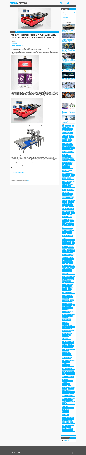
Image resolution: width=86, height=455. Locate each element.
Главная (12, 6)
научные (70, 263)
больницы (73, 160)
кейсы (72, 224)
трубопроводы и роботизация (68, 407)
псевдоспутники (65, 328)
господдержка (65, 184)
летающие (71, 244)
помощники (64, 301)
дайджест (64, 190)
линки (67, 246)
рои (67, 360)
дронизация (72, 200)
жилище (70, 205)
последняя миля (69, 303)
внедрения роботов (66, 167)
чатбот (71, 422)
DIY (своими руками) (66, 129)
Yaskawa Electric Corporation (18, 172)
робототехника (71, 346)
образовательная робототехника (68, 274)
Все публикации (66, 14)
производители (69, 316)
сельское (64, 369)
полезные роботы (65, 300)
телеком (63, 395)
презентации (68, 306)
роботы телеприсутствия (67, 357)
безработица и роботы (66, 156)
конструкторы (69, 236)
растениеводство (65, 336)
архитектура (70, 149)
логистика (71, 246)
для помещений (65, 192)
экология (69, 426)
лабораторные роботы (66, 243)
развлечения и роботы (66, 331)
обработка (70, 271)
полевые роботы (65, 298)
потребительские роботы (67, 304)
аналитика (71, 144)
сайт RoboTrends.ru (66, 365)
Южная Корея (65, 431)
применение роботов (66, 314)
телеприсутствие (69, 395)
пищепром (64, 292)
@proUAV (64, 3)
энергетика (70, 428)
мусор (72, 257)
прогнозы (73, 314)
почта (74, 304)
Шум (26, 6)
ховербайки (64, 420)
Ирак (68, 216)
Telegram (73, 434)
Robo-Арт (64, 20)
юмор (70, 431)
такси (72, 393)
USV (63, 133)
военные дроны (65, 171)
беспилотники (65, 157)
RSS (67, 434)
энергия (63, 430)
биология (70, 157)
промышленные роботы (19, 45)
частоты (67, 422)
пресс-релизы (65, 308)
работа (70, 328)
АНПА (63, 148)
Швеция (63, 425)
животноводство (65, 205)
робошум (64, 360)
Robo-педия (33, 6)
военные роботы (65, 173)
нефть (68, 266)
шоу (67, 425)
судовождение (71, 392)
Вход (75, 453)
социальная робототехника (67, 381)
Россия (72, 360)
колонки (63, 230)
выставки (72, 175)
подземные (64, 295)
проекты (63, 316)
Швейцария (72, 423)
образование (64, 273)
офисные (70, 284)
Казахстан (72, 221)
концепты (64, 238)
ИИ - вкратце (71, 209)
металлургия (70, 252)
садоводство (64, 363)
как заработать (65, 222)
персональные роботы (66, 290)
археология (64, 149)
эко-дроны (64, 426)
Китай (72, 225)
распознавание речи (66, 335)
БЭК (63, 163)
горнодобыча (69, 181)
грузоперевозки (65, 187)
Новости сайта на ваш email (32, 452)
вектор (70, 163)
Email (69, 434)
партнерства (64, 289)
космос (73, 240)
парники (71, 287)
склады (63, 374)
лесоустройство (65, 244)
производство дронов (66, 319)
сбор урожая (64, 366)
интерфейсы (69, 214)
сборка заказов (71, 366)
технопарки (64, 400)
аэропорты (70, 151)
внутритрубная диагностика (67, 168)
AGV (63, 125)
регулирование (65, 338)
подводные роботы (71, 293)
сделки (70, 368)
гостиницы (71, 184)
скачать (20, 165)
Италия (67, 221)
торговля (72, 401)
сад (69, 362)
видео (68, 165)
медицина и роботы (71, 251)
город (74, 181)
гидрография (71, 179)
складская (72, 373)
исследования (70, 219)
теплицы (64, 396)
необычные (72, 265)
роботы (63, 349)
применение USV (65, 309)
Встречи (47, 6)
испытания (64, 219)
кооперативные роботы (66, 240)
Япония (73, 431)
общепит (72, 276)
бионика (71, 159)
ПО (71, 292)
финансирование (65, 415)
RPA (72, 132)
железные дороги (68, 203)
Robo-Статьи (65, 17)
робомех (72, 343)
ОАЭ (70, 270)
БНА (69, 160)
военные (69, 170)
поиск (71, 297)
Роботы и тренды (72, 2)
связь (67, 368)
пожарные (69, 295)
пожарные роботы (65, 297)
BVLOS (63, 127)
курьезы (68, 241)
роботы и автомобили (70, 349)
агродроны (69, 141)
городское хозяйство (66, 182)
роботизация (64, 346)
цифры (63, 422)
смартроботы (64, 376)
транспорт (64, 403)
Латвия (73, 243)
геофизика (72, 176)
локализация (64, 247)
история (63, 221)
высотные (68, 175)
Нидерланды (72, 266)
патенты (69, 289)
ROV (69, 132)
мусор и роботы (65, 259)
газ (62, 176)
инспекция (73, 213)
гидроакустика (65, 179)
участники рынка (65, 412)
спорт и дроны (65, 387)
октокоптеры (68, 281)
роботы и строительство (67, 355)
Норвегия (71, 268)
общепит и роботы (65, 278)
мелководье (64, 252)
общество (72, 278)
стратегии (69, 390)
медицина (64, 251)
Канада (70, 222)
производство (65, 317)
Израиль (64, 209)
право (63, 306)
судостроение (65, 393)
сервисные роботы (70, 371)
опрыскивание (65, 284)
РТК (63, 362)
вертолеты (64, 165)
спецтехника (64, 385)
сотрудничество (71, 377)
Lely (66, 130)
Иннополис (68, 213)
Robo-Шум (65, 19)
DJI (71, 129)
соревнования (71, 376)
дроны (69, 202)
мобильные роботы (70, 254)
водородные (64, 170)
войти (28, 180)
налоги (63, 263)
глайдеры (64, 181)
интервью (64, 214)
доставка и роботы (65, 200)
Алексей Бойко (14, 43)
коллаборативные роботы (67, 228)
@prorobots (64, 2)
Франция (71, 417)
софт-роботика (65, 379)
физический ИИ (65, 414)
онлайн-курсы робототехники (68, 282)
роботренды (70, 347)
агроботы (64, 141)
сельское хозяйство (70, 369)
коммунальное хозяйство (67, 232)
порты (63, 303)
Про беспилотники (72, 3)
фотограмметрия (65, 417)
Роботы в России (41, 6)
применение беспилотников (67, 311)
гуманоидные (64, 189)
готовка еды (64, 186)
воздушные (72, 173)
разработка (69, 333)
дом (71, 195)
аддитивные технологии (66, 143)
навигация (71, 259)
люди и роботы (71, 247)
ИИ (67, 209)
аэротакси (64, 152)
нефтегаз (64, 266)
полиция (71, 300)
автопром (70, 140)
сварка (63, 368)
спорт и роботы (72, 387)
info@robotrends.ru (21, 452)
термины (73, 396)
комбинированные (69, 230)
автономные (64, 140)
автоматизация (65, 137)
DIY (70, 127)
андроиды (64, 146)
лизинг (63, 246)
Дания (68, 190)
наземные (69, 260)
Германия (64, 178)
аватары (67, 135)
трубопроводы (65, 406)
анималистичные (70, 146)
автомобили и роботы (66, 138)
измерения (71, 208)
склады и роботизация (70, 374)
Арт (29, 6)
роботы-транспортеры (66, 358)
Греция (69, 186)
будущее (64, 162)
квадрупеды (68, 224)
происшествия (65, 322)
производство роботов (66, 320)
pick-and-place (65, 132)
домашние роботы (65, 197)
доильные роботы (65, 195)
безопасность (65, 154)
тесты (68, 398)
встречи (63, 175)
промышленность (65, 323)
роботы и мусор (65, 350)
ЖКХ (63, 206)
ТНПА (69, 401)
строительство (65, 392)
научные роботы (65, 265)
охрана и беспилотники (66, 285)
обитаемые (64, 271)
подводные (64, 293)
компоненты (69, 233)
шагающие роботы (66, 423)
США (69, 393)
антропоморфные (68, 148)
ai (65, 125)
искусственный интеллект (67, 217)
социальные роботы (66, 384)
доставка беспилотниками (67, 198)
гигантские (69, 178)
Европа (72, 202)
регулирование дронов (66, 339)
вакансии (66, 163)
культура (64, 241)
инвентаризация (65, 211)
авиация (71, 135)
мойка (69, 255)
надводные (64, 260)
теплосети (68, 396)
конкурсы (71, 235)
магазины (64, 249)
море (72, 255)
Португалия (70, 301)
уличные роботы (65, 411)
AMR (67, 125)
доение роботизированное (67, 194)
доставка (72, 197)
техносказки (70, 400)
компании (64, 233)
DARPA (67, 127)
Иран (71, 216)
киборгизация (65, 225)
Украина (67, 409)
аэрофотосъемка (70, 152)
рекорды (64, 343)
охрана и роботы (65, 287)
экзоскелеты (71, 425)
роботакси (70, 344)
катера (63, 224)
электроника (64, 428)
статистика (64, 390)
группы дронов (72, 187)
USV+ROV (67, 133)
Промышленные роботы (18, 174)
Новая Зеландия (65, 268)
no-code (69, 130)
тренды (73, 404)
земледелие (71, 206)
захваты (13, 45)
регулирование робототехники (68, 341)
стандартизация (71, 388)
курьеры (72, 241)
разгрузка (64, 333)
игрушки (63, 208)
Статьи (21, 6)
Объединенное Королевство (67, 279)
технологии (72, 398)
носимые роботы (65, 270)
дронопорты (64, 202)
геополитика (66, 176)
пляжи (68, 292)
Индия (63, 213)
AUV (73, 125)
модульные (64, 255)
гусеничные (70, 189)
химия (63, 419)
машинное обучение (71, 249)
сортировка (64, 377)
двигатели (72, 190)
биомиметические (65, 159)
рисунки (68, 343)
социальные (64, 382)
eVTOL (63, 130)
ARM (70, 125)
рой (69, 360)
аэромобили (64, 151)
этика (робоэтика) (69, 430)
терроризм (64, 398)
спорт (69, 385)
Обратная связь (66, 440)
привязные (71, 308)
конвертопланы (65, 235)
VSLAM (71, 133)
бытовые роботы (70, 162)
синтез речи (67, 373)
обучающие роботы (66, 276)
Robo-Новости (18, 31)
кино (69, 225)
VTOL (63, 135)
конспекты (64, 236)
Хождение (70, 420)
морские (68, 257)
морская (64, 257)
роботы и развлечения (66, 354)
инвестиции (72, 211)
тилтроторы (64, 401)
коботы (63, 227)
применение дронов (66, 312)
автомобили (71, 137)
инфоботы (64, 216)
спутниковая (64, 388)
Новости (17, 6)
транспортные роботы (66, 404)
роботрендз (64, 347)
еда (63, 203)
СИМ (63, 373)
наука (67, 263)
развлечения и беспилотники (67, 330)
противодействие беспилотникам (68, 327)
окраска (63, 281)
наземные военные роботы (67, 262)
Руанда (66, 362)
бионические (64, 160)
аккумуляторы (65, 144)
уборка (63, 409)
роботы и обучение (66, 352)
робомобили (64, 344)
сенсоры (64, 371)
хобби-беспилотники (70, 419)
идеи (67, 208)
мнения (63, 254)
